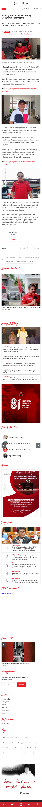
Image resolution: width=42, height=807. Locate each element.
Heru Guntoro (11, 34)
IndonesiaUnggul (21, 261)
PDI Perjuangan (10, 257)
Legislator (25, 738)
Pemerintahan (6, 699)
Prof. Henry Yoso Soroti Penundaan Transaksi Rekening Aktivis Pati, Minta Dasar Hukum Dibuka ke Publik (24, 566)
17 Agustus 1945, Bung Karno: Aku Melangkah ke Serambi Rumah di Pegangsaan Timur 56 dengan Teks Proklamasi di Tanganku (20, 349)
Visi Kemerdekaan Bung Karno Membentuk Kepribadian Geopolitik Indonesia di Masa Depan (21, 357)
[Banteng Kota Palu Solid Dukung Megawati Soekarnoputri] (21, 48)
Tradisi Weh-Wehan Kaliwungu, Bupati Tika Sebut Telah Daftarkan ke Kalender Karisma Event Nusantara (24, 557)
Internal (6, 31)
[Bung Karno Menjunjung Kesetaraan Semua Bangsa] (18, 652)
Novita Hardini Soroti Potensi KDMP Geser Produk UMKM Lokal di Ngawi (25, 574)
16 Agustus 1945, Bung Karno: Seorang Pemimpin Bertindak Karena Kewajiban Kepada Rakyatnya (19, 364)
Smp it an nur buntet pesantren (12, 753)
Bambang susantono (9, 743)
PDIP (20, 257)
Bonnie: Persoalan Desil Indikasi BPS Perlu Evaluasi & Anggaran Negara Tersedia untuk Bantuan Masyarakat (24, 548)
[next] (38, 291)
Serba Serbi (5, 710)
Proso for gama (19, 748)
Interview (4, 707)
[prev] (4, 445)
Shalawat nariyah (34, 743)
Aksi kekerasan (7, 748)
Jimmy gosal (21, 743)
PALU (31, 261)
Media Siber (5, 724)
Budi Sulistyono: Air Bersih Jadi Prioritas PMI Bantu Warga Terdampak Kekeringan (25, 581)
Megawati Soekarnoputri (32, 257)
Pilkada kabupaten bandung (11, 738)
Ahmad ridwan (28, 753)
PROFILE (13, 239)
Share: (4, 248)
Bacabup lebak (31, 748)
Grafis (3, 713)
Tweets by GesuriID (8, 593)
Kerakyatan (5, 702)
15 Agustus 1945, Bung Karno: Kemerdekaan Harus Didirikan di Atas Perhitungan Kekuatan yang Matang (20, 378)
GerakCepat (9, 261)
